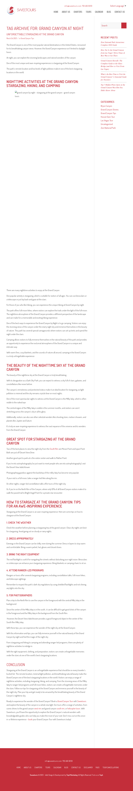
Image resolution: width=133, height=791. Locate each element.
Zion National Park (108, 127)
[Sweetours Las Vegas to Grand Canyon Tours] (21, 9)
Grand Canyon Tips (27, 38)
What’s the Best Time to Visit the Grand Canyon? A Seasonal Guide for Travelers (114, 77)
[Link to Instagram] (102, 6)
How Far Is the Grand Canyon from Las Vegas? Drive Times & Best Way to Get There (113, 53)
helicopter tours (73, 708)
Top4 (101, 775)
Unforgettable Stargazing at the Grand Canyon (35, 34)
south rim (61, 708)
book (30, 719)
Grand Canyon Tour (65, 701)
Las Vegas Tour (107, 120)
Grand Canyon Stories (110, 109)
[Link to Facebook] (98, 6)
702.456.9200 (87, 6)
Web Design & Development (54, 775)
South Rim (54, 448)
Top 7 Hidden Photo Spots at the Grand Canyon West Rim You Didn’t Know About (113, 88)
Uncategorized (107, 124)
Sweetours (81, 701)
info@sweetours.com (72, 6)
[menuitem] (56, 12)
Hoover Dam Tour (108, 116)
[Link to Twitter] (105, 6)
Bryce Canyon (106, 106)
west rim (37, 708)
